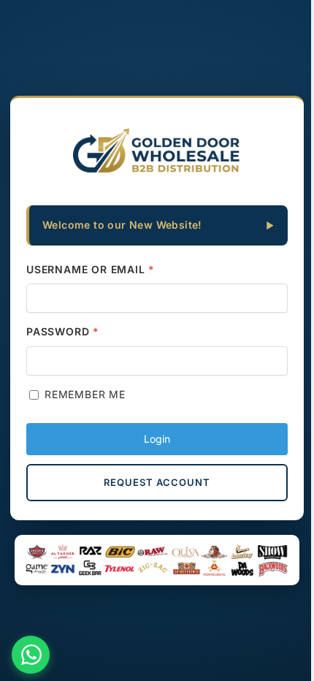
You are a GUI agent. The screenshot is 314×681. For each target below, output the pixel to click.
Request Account (157, 482)
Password (62, 331)
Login (157, 439)
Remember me (85, 394)
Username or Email (90, 269)
